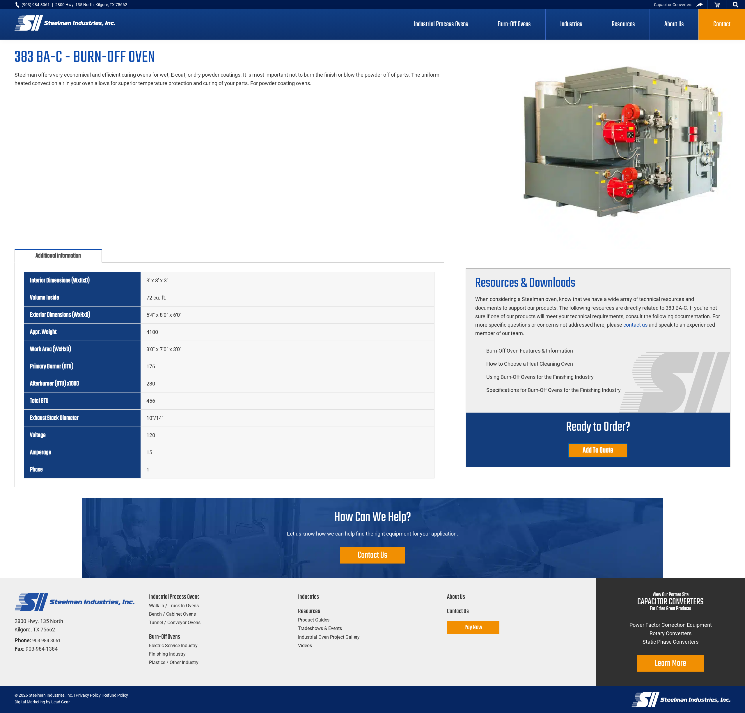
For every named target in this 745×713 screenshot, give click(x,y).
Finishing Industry (167, 654)
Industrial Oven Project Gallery (329, 637)
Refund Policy (115, 695)
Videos (305, 645)
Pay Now (473, 627)
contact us (635, 325)
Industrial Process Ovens (174, 597)
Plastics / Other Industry (173, 662)
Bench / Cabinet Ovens (172, 614)
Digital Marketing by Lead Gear (42, 702)
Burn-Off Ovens (164, 637)
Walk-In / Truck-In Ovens (174, 605)
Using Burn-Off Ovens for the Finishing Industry (540, 377)
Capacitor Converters (673, 4)
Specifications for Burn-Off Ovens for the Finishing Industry (553, 390)
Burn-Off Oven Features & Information (529, 351)
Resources (309, 611)
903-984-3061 (46, 640)
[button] (735, 4)
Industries (308, 597)
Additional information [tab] (58, 256)
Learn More (670, 663)
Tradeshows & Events (320, 628)
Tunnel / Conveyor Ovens (175, 622)
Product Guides (313, 620)
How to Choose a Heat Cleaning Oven (529, 364)
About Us (456, 597)
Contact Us (372, 555)
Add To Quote (598, 450)
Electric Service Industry (173, 645)
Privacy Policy (88, 695)
